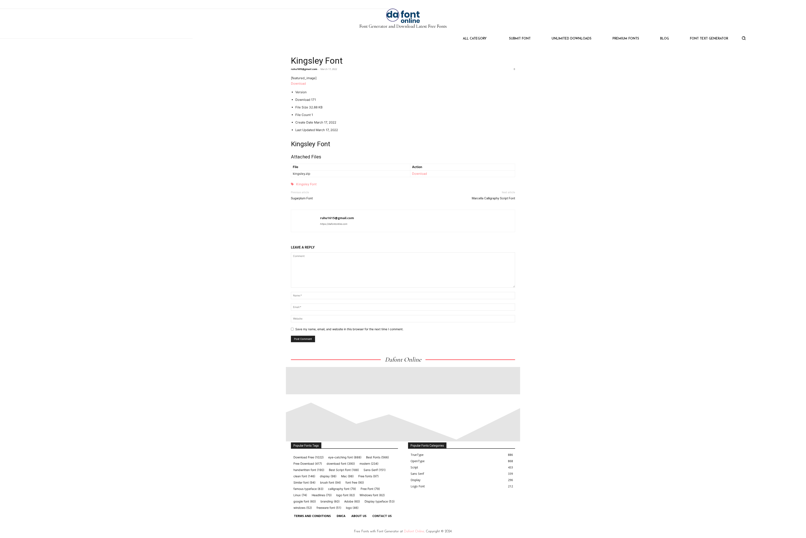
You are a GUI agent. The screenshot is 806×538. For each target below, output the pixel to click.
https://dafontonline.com (333, 223)
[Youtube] (448, 502)
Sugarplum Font (302, 198)
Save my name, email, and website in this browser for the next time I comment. (349, 329)
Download (298, 84)
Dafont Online (414, 531)
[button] (744, 38)
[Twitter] (438, 502)
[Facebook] (409, 502)
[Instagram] (419, 502)
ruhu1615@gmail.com (304, 69)
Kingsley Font (317, 61)
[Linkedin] (429, 502)
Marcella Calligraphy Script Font (493, 198)
